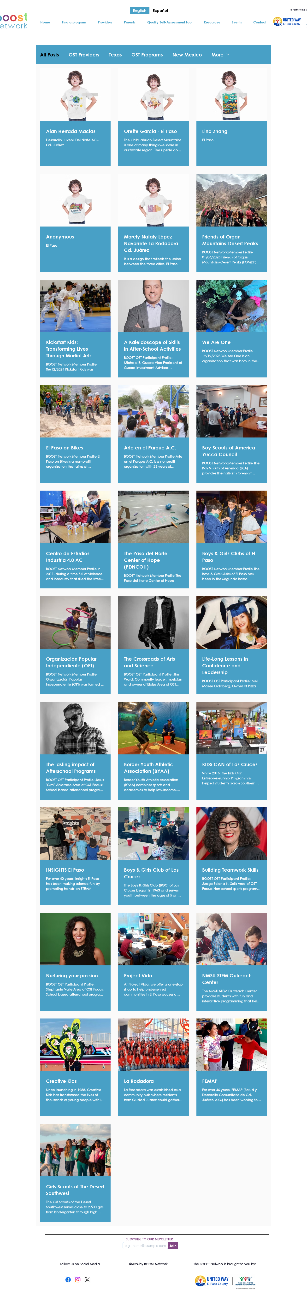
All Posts (49, 54)
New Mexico (187, 54)
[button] (74, 22)
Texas (115, 54)
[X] (87, 1279)
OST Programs (147, 54)
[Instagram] (77, 1279)
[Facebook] (68, 1279)
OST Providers (84, 54)
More (218, 54)
